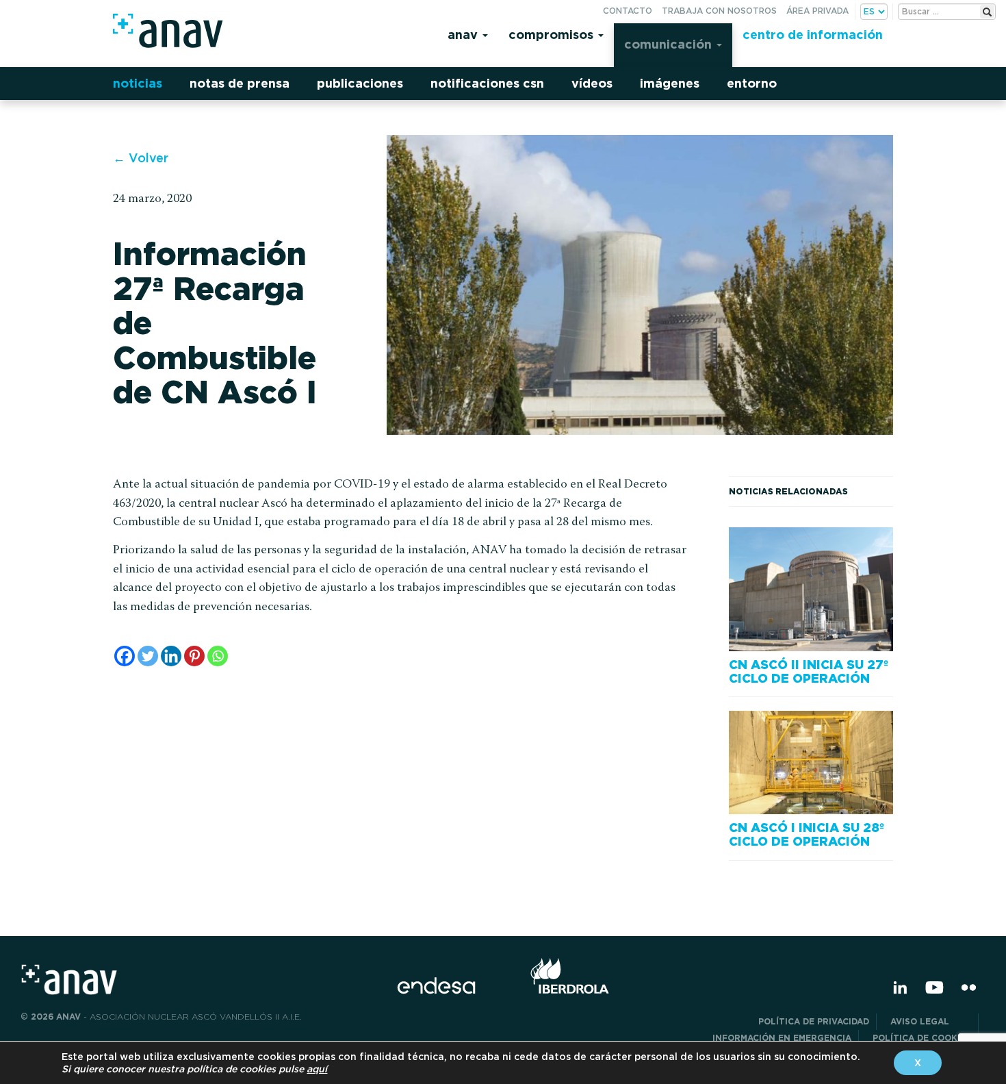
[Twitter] (148, 656)
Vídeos (591, 83)
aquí (317, 1068)
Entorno (752, 83)
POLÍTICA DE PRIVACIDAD (813, 1021)
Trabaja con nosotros (719, 10)
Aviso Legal (930, 1021)
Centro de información (813, 34)
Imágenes (669, 83)
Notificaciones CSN (487, 83)
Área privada (817, 10)
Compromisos (552, 34)
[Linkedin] (171, 656)
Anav (464, 34)
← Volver (140, 158)
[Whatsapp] (217, 656)
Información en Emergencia (781, 1037)
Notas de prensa (239, 83)
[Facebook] (124, 656)
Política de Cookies (922, 1037)
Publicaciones (360, 83)
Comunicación (669, 44)
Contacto (627, 10)
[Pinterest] (194, 656)
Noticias (137, 83)
